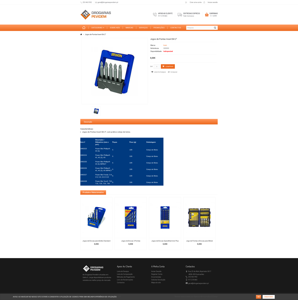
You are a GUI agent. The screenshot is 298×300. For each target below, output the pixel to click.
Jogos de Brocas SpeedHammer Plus (165, 241)
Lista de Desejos (123, 271)
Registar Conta (156, 274)
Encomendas (156, 277)
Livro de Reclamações (125, 280)
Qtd (151, 66)
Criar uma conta (195, 2)
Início (84, 28)
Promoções (159, 28)
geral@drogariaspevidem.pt (108, 2)
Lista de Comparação (125, 274)
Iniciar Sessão (156, 271)
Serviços (143, 28)
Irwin (165, 45)
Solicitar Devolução (158, 280)
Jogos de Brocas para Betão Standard (96, 241)
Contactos (175, 28)
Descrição (88, 122)
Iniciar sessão (213, 2)
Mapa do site (156, 282)
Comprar (169, 66)
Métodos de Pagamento (126, 277)
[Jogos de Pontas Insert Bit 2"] (114, 71)
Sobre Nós (115, 28)
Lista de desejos (159, 72)
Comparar (173, 72)
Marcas (129, 28)
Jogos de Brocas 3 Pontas (130, 241)
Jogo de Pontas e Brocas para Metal (199, 241)
